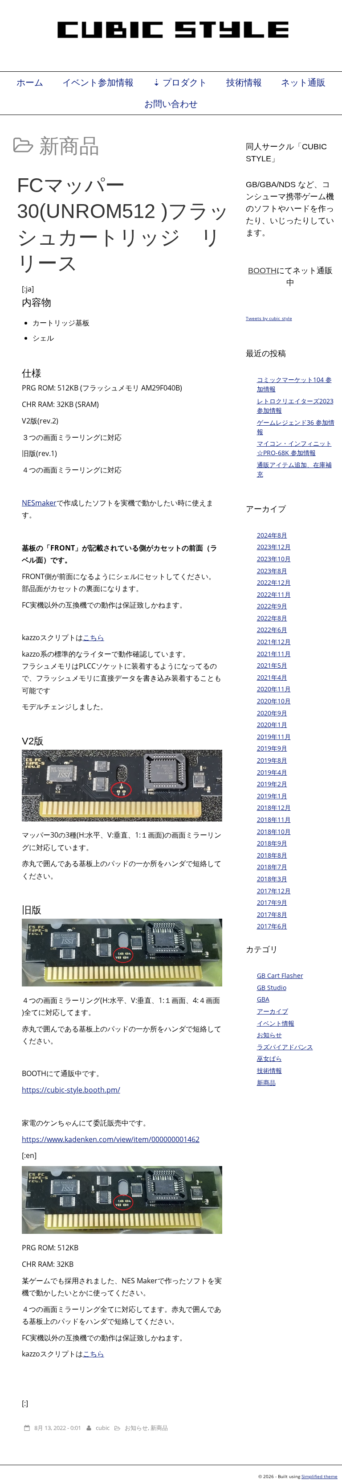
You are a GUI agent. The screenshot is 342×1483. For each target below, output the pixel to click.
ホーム (29, 82)
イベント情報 (275, 1023)
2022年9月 (272, 606)
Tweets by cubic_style (269, 318)
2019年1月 (272, 796)
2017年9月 (272, 902)
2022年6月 (272, 629)
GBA (263, 999)
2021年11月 (274, 653)
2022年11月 (274, 594)
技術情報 (244, 82)
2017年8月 (272, 914)
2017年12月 (274, 891)
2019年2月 (272, 784)
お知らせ (136, 1428)
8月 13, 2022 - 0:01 (57, 1428)
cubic (103, 1428)
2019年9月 (272, 748)
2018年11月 (274, 819)
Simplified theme (319, 1476)
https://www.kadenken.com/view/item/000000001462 (111, 1139)
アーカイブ (272, 1011)
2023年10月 (274, 559)
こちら (93, 637)
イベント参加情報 (98, 82)
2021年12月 (274, 641)
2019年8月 (272, 760)
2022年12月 (274, 582)
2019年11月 (274, 736)
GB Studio (271, 987)
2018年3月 (272, 879)
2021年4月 (272, 677)
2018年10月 (274, 831)
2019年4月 (272, 772)
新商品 (159, 1428)
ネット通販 (303, 82)
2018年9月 (272, 843)
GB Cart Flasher (280, 975)
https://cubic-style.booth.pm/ (71, 1090)
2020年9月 (272, 713)
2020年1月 (272, 724)
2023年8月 (272, 571)
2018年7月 (272, 867)
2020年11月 (274, 689)
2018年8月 (272, 855)
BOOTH (262, 270)
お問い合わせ (171, 104)
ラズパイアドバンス (285, 1047)
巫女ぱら (269, 1058)
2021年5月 (272, 665)
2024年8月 (272, 535)
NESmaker (39, 503)
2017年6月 (272, 926)
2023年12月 (274, 546)
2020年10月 (274, 701)
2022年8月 (272, 618)
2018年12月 (274, 807)
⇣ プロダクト (180, 82)
